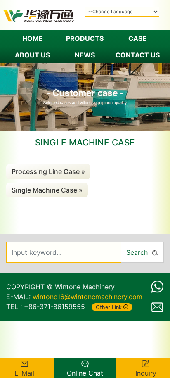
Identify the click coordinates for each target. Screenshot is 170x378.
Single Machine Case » (47, 190)
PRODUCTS (85, 38)
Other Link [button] (109, 307)
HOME (32, 38)
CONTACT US (138, 55)
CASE (137, 38)
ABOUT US (32, 55)
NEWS (85, 55)
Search (137, 252)
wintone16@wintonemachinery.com (87, 296)
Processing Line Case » (48, 171)
